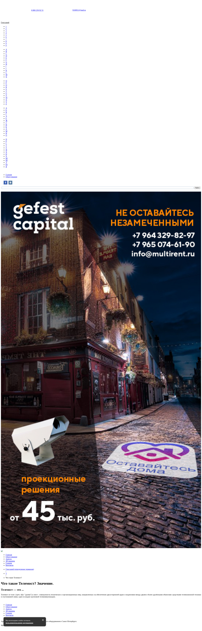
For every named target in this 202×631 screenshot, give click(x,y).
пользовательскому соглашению (19, 623)
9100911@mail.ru (79, 10)
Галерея (9, 175)
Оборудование (11, 177)
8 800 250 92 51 (37, 10)
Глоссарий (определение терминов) (20, 569)
